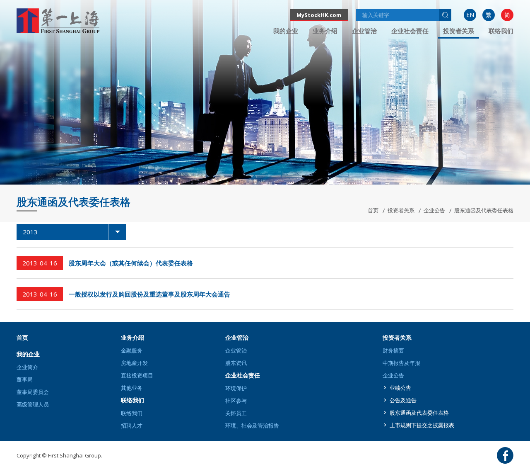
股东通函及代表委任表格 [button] (419, 412)
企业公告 (434, 210)
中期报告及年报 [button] (401, 363)
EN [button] (470, 15)
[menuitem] (470, 15)
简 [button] (507, 15)
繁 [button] (488, 15)
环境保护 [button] (236, 388)
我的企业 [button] (285, 31)
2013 (30, 232)
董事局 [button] (25, 379)
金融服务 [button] (131, 350)
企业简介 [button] (27, 367)
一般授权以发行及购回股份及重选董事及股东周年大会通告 (149, 294)
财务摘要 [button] (393, 350)
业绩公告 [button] (400, 388)
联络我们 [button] (501, 31)
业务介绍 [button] (325, 31)
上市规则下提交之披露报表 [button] (422, 425)
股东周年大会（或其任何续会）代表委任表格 (131, 263)
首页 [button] (22, 337)
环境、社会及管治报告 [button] (252, 425)
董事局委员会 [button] (33, 392)
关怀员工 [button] (236, 413)
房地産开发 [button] (134, 363)
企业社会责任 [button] (410, 31)
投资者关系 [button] (458, 31)
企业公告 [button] (393, 375)
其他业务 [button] (131, 388)
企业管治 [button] (364, 31)
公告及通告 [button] (403, 400)
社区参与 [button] (236, 400)
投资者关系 (401, 210)
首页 (373, 210)
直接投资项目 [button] (137, 375)
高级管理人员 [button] (33, 404)
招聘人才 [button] (131, 425)
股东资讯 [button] (236, 363)
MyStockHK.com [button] (318, 15)
